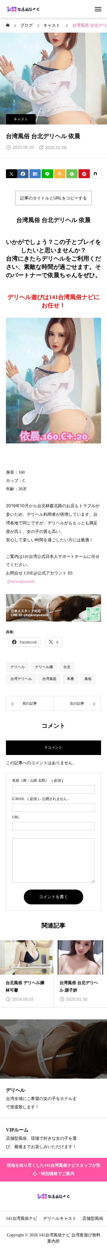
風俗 (88, 679)
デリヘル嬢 (44, 667)
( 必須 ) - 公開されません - (40, 799)
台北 (66, 667)
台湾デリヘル (21, 679)
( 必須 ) (37, 780)
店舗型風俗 (92, 1218)
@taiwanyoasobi (21, 581)
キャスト (21, 119)
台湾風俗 (49, 679)
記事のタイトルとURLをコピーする (53, 198)
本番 (70, 679)
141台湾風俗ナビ (21, 1218)
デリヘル (17, 667)
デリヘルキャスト (59, 1218)
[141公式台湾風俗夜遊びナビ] (23, 9)
